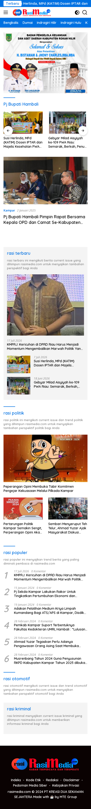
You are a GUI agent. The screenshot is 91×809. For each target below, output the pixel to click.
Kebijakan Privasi (65, 785)
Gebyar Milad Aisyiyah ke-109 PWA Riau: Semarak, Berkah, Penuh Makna (67, 142)
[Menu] (7, 12)
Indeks (16, 780)
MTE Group (68, 797)
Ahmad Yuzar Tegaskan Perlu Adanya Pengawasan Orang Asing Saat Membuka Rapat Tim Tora (46, 644)
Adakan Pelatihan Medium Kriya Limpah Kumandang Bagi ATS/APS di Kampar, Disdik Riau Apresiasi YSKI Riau (49, 610)
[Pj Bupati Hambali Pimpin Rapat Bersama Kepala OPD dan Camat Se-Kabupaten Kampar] (46, 180)
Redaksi (52, 780)
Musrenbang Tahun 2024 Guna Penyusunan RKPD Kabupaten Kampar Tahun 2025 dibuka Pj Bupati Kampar (49, 660)
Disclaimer (71, 780)
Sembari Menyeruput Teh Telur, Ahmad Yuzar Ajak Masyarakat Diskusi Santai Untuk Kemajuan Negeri (67, 528)
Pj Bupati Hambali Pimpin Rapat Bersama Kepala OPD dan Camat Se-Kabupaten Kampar (44, 222)
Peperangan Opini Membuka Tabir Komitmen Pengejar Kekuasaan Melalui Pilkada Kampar (39, 488)
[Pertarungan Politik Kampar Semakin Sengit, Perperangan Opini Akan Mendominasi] (23, 508)
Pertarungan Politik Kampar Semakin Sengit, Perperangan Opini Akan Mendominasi (23, 528)
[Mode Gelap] (77, 12)
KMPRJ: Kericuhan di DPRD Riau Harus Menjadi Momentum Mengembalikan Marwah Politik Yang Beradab (45, 346)
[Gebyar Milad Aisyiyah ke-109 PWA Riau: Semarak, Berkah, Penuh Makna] (68, 122)
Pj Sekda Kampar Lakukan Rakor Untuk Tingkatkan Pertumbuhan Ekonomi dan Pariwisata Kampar (45, 594)
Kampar (9, 210)
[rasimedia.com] (31, 12)
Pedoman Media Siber (30, 785)
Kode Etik (33, 780)
